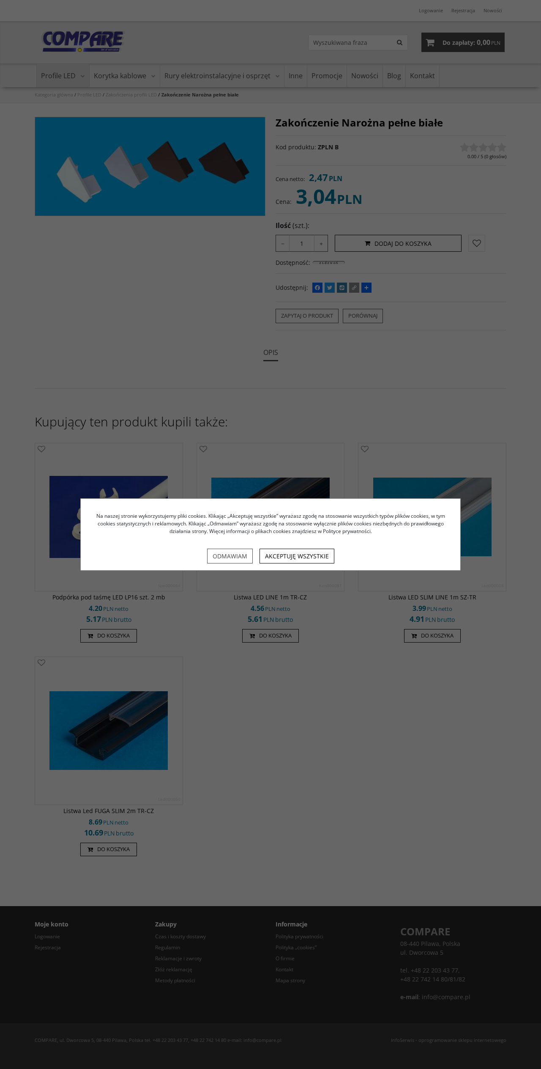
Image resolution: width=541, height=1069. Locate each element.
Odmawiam (230, 556)
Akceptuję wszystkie (297, 556)
